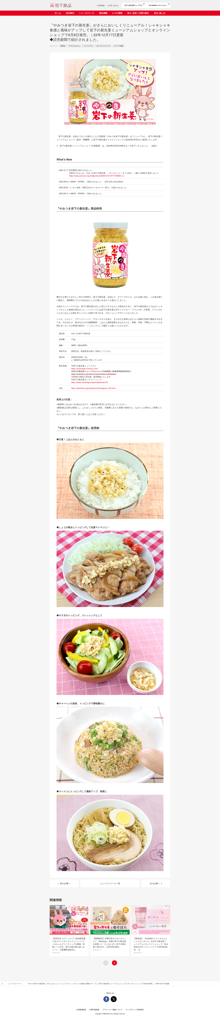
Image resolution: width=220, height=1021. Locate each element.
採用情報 (101, 5)
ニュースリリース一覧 (110, 883)
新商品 (62, 46)
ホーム (57, 13)
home (2, 983)
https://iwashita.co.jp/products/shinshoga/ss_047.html (93, 388)
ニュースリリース (86, 13)
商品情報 (103, 13)
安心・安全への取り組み (138, 13)
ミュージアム (88, 46)
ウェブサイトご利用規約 (135, 1009)
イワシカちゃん (74, 46)
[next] (114, 962)
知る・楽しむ (160, 13)
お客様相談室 (81, 1009)
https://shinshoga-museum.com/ (84, 368)
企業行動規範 (94, 1009)
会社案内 (70, 13)
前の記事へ (65, 883)
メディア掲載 (118, 46)
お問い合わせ (113, 5)
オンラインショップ (103, 46)
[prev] (105, 962)
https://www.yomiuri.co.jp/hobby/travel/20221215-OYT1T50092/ (95, 175)
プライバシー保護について (112, 1009)
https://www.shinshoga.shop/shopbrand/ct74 (89, 382)
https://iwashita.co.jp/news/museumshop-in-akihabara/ (93, 374)
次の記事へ (155, 883)
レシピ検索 (117, 13)
